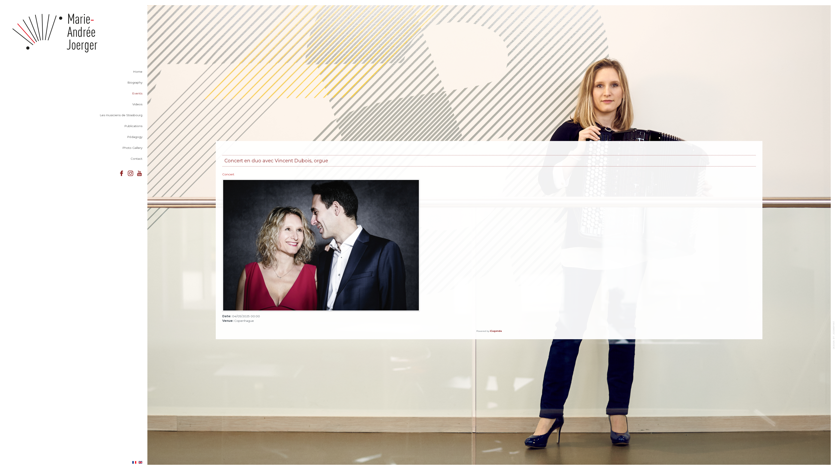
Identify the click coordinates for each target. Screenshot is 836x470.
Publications (133, 126)
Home (137, 71)
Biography (134, 82)
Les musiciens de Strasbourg (121, 115)
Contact (136, 158)
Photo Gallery (132, 147)
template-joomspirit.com (834, 335)
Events (137, 93)
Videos (137, 104)
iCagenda (496, 331)
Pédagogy (134, 137)
